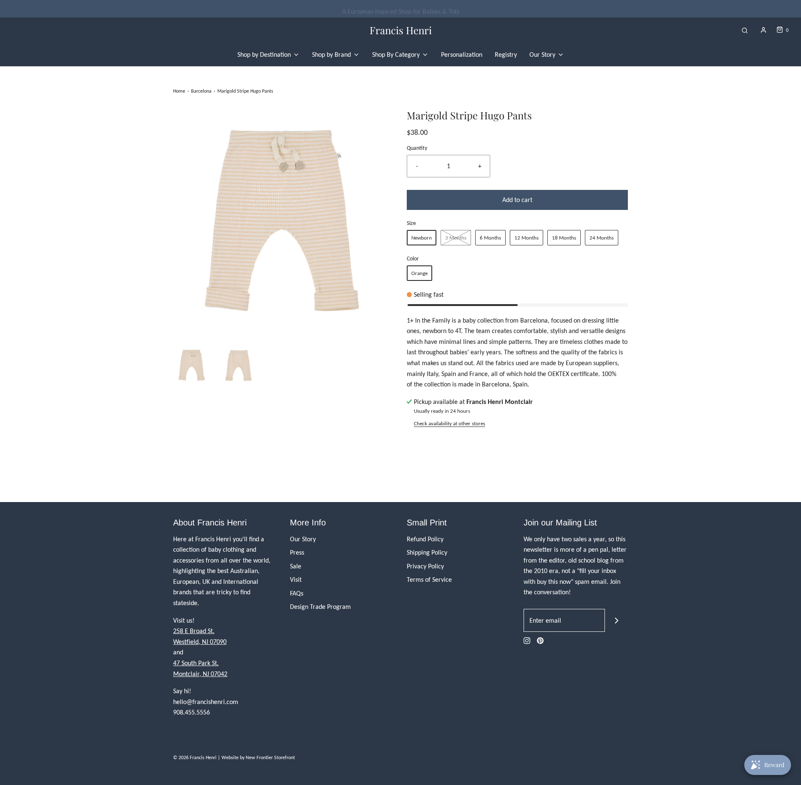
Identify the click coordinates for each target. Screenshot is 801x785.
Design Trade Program (320, 607)
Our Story (303, 539)
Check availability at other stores (449, 423)
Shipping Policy (427, 552)
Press (297, 552)
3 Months (455, 238)
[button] (192, 365)
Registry (506, 54)
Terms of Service (429, 579)
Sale (295, 566)
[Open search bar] (744, 30)
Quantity (417, 147)
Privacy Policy (425, 566)
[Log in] (763, 30)
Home (179, 91)
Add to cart (517, 200)
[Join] (616, 620)
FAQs (296, 593)
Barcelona (201, 91)
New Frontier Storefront (270, 757)
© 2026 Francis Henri (195, 757)
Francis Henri (401, 30)
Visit (296, 579)
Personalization (461, 54)
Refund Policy (425, 539)
